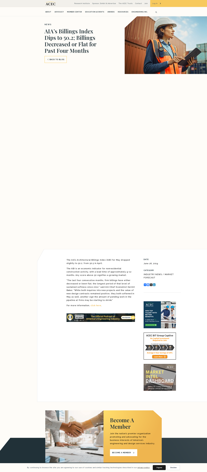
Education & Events (94, 12)
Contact (138, 3)
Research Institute (82, 3)
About (48, 12)
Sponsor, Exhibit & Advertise (104, 3)
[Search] (155, 11)
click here (96, 305)
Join (146, 3)
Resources (123, 12)
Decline (173, 468)
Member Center (74, 12)
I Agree (159, 468)
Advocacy (59, 12)
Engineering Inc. (140, 12)
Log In (155, 3)
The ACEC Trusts (125, 3)
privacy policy (144, 468)
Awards (111, 12)
